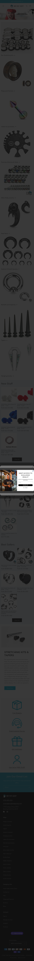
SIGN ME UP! (25, 485)
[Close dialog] (33, 471)
